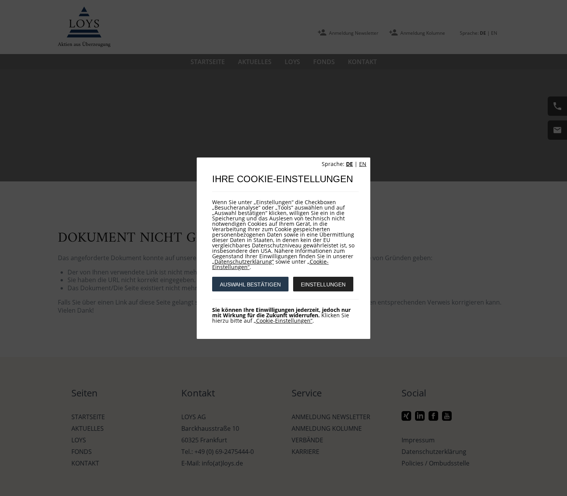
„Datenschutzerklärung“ (243, 261)
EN (362, 164)
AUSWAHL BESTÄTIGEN (250, 284)
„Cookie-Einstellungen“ (283, 320)
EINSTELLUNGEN (323, 284)
